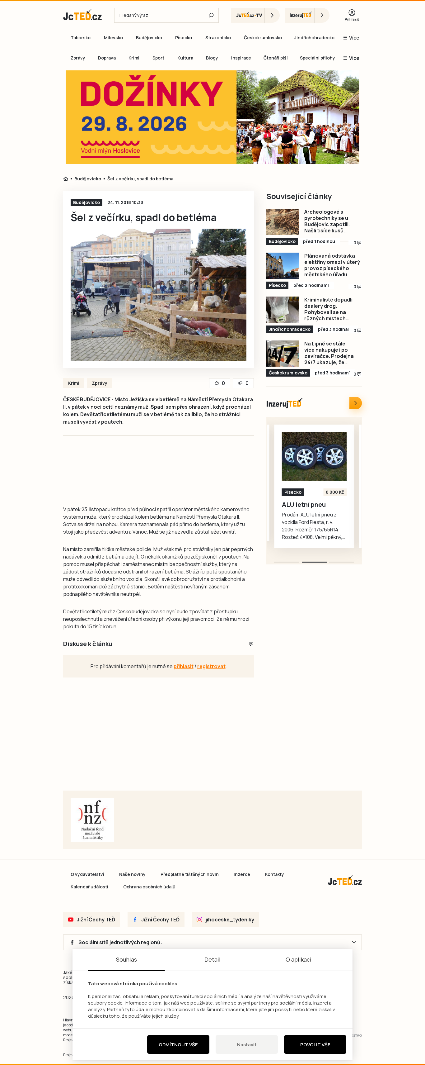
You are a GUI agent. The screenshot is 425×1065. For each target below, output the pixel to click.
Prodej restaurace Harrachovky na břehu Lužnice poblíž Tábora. (325, 512)
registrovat (211, 666)
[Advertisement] (28, 178)
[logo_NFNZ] (92, 820)
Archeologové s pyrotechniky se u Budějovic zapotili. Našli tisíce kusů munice (327, 221)
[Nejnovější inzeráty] (355, 403)
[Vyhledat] (211, 15)
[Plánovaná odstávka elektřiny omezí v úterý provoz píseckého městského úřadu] (282, 266)
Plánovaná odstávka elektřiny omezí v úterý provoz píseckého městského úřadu (332, 265)
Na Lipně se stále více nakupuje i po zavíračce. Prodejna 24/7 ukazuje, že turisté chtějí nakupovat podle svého (329, 352)
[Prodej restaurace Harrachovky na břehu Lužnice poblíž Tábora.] (326, 456)
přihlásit (184, 666)
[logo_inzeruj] (307, 15)
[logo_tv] (255, 15)
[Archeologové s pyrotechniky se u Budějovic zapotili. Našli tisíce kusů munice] (282, 222)
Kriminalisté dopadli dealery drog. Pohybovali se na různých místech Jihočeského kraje (328, 309)
